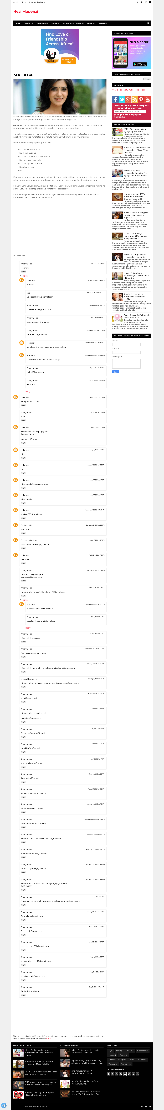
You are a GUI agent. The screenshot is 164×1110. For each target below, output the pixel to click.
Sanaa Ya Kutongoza (73, 23)
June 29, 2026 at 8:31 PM (97, 380)
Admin (30, 604)
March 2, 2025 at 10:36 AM (96, 694)
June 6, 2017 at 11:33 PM (97, 427)
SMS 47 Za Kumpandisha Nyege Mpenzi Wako (135, 130)
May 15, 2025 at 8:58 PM (97, 617)
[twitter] (146, 2)
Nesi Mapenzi (25, 11)
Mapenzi (55, 23)
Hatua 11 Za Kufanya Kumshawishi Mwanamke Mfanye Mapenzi (135, 236)
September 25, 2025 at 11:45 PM (94, 819)
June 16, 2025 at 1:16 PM (97, 759)
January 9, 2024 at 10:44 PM (95, 293)
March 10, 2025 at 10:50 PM (96, 709)
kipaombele (142, 1051)
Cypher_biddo (27, 525)
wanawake (126, 1064)
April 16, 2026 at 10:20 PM (97, 927)
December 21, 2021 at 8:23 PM (95, 525)
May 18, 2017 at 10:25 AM (97, 412)
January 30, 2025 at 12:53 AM (95, 664)
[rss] (137, 2)
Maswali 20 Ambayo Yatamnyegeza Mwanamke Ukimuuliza (136, 275)
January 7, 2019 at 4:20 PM (96, 450)
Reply (23, 271)
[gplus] (142, 2)
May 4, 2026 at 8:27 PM (97, 957)
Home (17, 23)
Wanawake (42, 23)
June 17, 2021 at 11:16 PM (97, 495)
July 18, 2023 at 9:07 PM (97, 634)
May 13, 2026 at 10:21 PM (97, 368)
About (15, 2)
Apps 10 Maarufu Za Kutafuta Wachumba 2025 (137, 316)
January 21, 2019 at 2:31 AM (96, 280)
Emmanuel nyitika (29, 540)
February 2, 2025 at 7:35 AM (96, 679)
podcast (123, 1055)
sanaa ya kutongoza (117, 1059)
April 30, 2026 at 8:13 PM (97, 942)
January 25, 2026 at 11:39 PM (96, 912)
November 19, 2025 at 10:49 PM (95, 355)
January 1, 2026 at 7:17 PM (96, 897)
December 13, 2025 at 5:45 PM (95, 879)
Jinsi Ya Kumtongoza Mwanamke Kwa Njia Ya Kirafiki (134, 296)
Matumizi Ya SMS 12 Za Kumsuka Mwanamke (134, 195)
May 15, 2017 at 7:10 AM (97, 397)
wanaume (113, 1064)
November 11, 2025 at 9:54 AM (95, 849)
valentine (142, 1059)
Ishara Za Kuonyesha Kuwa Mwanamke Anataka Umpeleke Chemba (39, 1053)
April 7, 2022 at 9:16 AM (97, 540)
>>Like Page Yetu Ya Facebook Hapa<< (129, 90)
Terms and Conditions (37, 2)
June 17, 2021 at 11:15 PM (97, 480)
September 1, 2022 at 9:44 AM (95, 604)
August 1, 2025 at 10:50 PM (96, 789)
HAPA (49, 1039)
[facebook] (150, 2)
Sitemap (103, 23)
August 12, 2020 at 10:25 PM (96, 465)
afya (110, 1051)
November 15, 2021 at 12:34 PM (95, 510)
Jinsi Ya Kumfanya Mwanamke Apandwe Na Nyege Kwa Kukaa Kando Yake (135, 174)
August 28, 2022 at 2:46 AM (96, 570)
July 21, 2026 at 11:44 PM (97, 987)
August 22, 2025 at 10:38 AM (96, 330)
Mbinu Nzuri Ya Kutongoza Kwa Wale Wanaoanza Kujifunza (136, 215)
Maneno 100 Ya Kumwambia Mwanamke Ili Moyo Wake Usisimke (137, 150)
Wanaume (28, 23)
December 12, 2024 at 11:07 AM (95, 649)
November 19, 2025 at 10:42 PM (95, 343)
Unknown (31, 280)
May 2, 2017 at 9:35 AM (98, 263)
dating (119, 1051)
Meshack (31, 343)
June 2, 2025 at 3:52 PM (97, 318)
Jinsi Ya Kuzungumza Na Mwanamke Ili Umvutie (135, 255)
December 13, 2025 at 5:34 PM (95, 864)
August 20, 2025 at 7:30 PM (96, 804)
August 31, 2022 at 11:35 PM (96, 588)
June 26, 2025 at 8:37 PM (97, 774)
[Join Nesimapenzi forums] (4, 1105)
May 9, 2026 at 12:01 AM (97, 972)
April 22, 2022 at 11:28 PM (97, 555)
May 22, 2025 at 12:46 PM (97, 729)
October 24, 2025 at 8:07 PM (96, 834)
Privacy (23, 2)
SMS (132, 1059)
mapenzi (112, 1055)
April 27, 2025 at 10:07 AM (97, 305)
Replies (25, 276)
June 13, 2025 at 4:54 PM (97, 744)
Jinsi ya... (91, 23)
